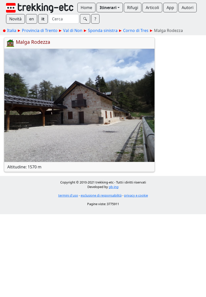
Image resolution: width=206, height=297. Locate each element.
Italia (11, 30)
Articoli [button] (152, 7)
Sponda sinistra (103, 30)
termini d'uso (68, 195)
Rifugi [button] (132, 7)
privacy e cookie (136, 195)
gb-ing (114, 186)
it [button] (42, 19)
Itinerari (108, 7)
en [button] (31, 19)
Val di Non (72, 30)
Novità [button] (15, 19)
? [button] (95, 19)
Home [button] (86, 7)
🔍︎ (85, 19)
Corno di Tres (135, 30)
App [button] (170, 7)
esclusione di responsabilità (101, 195)
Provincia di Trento (40, 30)
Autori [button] (187, 7)
